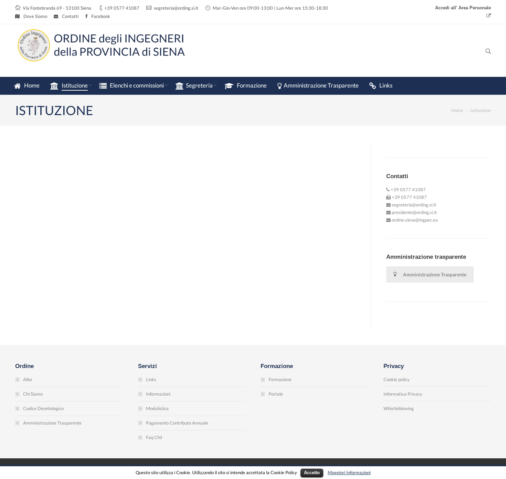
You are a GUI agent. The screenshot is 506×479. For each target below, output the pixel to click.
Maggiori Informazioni (349, 472)
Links (151, 379)
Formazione (280, 379)
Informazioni (158, 394)
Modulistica (157, 408)
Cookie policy (396, 379)
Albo (27, 379)
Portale (275, 394)
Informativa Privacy (402, 394)
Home (457, 110)
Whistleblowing (398, 408)
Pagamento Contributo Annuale (177, 423)
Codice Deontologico (43, 408)
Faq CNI (154, 437)
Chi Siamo (33, 394)
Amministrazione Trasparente (434, 274)
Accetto (312, 472)
